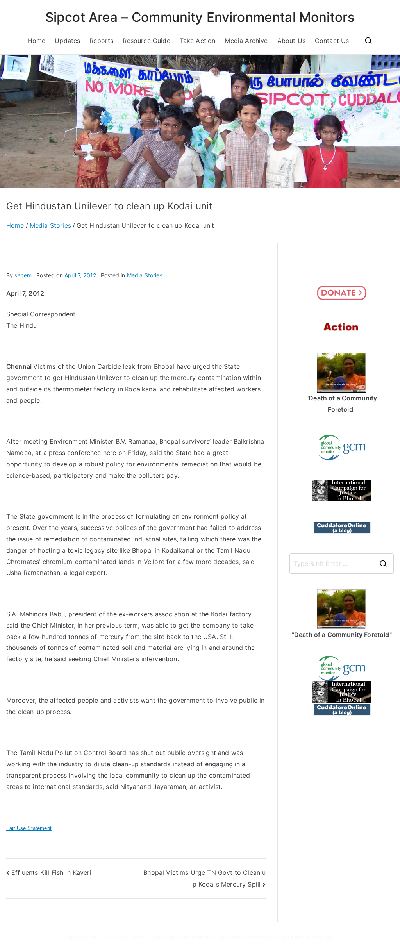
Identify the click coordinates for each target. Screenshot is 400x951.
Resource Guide (146, 41)
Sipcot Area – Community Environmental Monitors (200, 17)
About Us (291, 41)
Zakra (285, 936)
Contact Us (332, 41)
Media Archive (246, 41)
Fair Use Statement (29, 828)
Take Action (198, 41)
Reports (101, 41)
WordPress (320, 936)
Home (37, 41)
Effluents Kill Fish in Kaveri (51, 872)
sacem (23, 275)
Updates (67, 41)
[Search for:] (341, 563)
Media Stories (144, 275)
